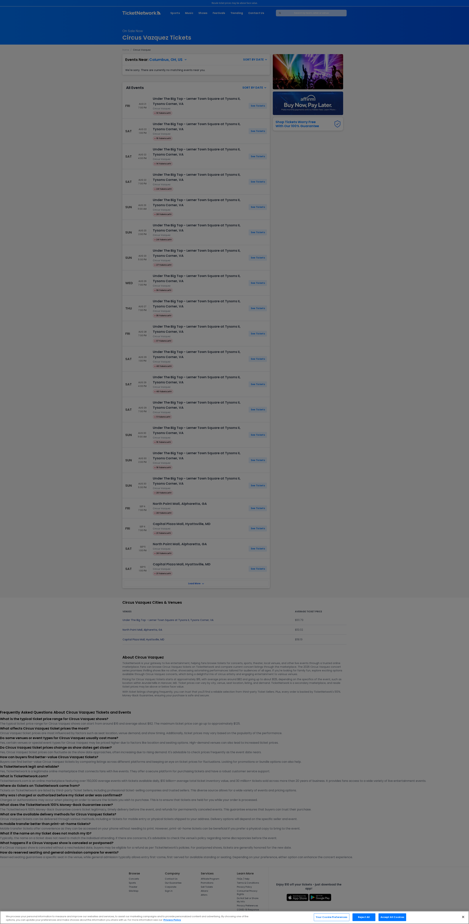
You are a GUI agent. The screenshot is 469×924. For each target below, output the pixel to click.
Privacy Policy (172, 920)
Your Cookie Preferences (331, 917)
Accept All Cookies (392, 917)
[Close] (463, 917)
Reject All (364, 917)
